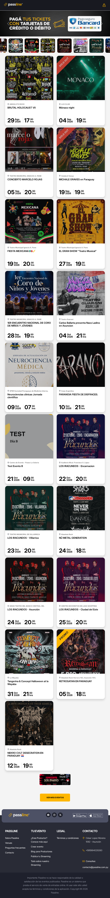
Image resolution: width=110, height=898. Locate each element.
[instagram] (54, 815)
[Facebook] (48, 815)
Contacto (9, 852)
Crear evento (37, 846)
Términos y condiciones (68, 838)
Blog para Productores (41, 851)
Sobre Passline (12, 838)
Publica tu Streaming (41, 856)
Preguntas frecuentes (15, 847)
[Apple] (96, 815)
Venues (8, 843)
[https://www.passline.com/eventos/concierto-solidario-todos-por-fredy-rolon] (55, 779)
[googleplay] (80, 815)
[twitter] (60, 815)
